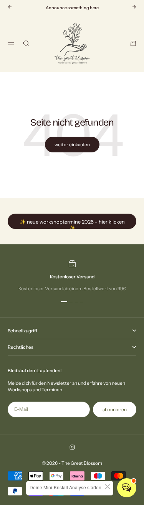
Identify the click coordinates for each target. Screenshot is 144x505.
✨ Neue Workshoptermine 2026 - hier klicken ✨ (72, 224)
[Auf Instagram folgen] (72, 447)
